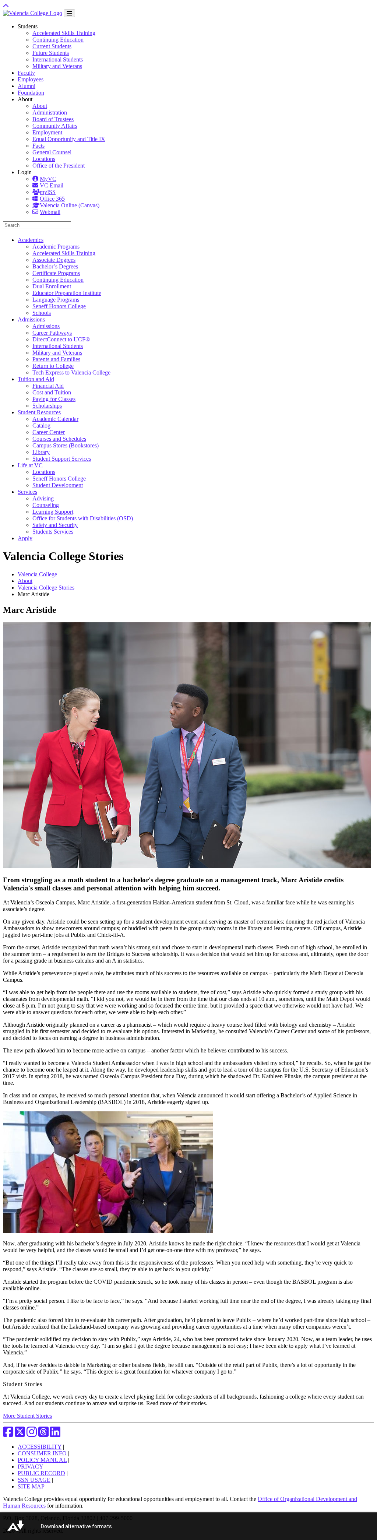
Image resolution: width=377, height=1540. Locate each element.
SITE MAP (31, 1486)
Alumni (26, 86)
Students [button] (28, 26)
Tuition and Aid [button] (36, 379)
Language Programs (55, 299)
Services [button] (27, 492)
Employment (47, 132)
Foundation (31, 92)
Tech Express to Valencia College (71, 372)
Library (41, 452)
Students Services (52, 531)
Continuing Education (58, 39)
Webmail (50, 212)
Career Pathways (52, 333)
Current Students (51, 46)
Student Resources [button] (39, 412)
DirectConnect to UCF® (61, 339)
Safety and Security (55, 525)
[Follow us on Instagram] (32, 1434)
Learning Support (52, 512)
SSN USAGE (34, 1480)
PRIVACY (30, 1466)
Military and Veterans (57, 66)
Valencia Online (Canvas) (69, 205)
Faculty (26, 73)
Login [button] (25, 172)
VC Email (51, 185)
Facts (38, 146)
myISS (48, 192)
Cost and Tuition (51, 392)
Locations (43, 159)
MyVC (48, 179)
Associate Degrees (53, 260)
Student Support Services (61, 459)
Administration (49, 112)
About (39, 106)
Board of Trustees (53, 119)
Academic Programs (56, 246)
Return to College (53, 366)
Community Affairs (54, 126)
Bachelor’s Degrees (55, 266)
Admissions (46, 326)
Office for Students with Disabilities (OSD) (82, 518)
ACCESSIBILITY (39, 1447)
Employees (30, 79)
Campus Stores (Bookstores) (65, 445)
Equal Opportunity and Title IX (68, 139)
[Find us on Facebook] (8, 1434)
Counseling (45, 505)
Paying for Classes (53, 399)
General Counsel (51, 152)
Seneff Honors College (59, 306)
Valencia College (37, 574)
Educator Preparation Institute (66, 293)
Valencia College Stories (46, 587)
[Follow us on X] (20, 1434)
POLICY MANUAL (42, 1460)
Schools (41, 313)
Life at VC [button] (30, 465)
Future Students (50, 53)
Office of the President (58, 165)
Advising (43, 498)
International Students (57, 59)
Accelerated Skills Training (63, 33)
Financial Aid (48, 386)
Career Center (48, 432)
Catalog (41, 425)
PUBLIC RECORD (41, 1473)
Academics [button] (30, 240)
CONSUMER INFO (42, 1453)
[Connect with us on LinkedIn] (55, 1434)
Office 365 (52, 199)
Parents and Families (56, 359)
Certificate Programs (56, 273)
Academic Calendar (55, 419)
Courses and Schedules (59, 439)
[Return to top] (6, 6)
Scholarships (47, 405)
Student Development (57, 485)
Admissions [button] (31, 319)
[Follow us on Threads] (43, 1434)
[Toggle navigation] (69, 13)
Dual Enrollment (51, 286)
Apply (25, 538)
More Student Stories (27, 1416)
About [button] (25, 99)
